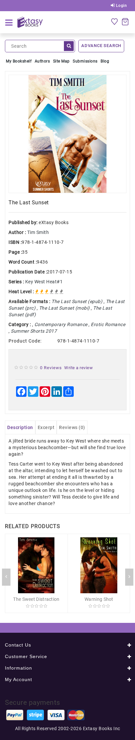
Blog (105, 61)
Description (20, 427)
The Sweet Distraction (36, 599)
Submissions (85, 61)
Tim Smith (38, 232)
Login (121, 5)
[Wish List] (114, 21)
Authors (42, 61)
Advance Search (101, 45)
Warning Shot (99, 599)
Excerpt (46, 427)
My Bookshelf (18, 61)
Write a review (78, 367)
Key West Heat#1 (44, 281)
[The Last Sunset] (67, 134)
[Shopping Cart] (125, 21)
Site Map (61, 61)
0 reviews (51, 367)
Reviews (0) (72, 427)
